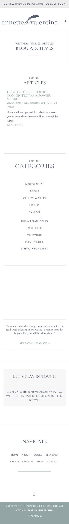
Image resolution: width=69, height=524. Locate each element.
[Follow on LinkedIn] (49, 484)
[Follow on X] (34, 484)
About (26, 454)
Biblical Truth (14, 102)
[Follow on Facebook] (20, 484)
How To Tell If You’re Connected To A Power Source (29, 95)
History (34, 205)
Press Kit (27, 461)
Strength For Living (34, 248)
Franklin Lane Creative (40, 510)
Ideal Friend (34, 228)
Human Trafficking (34, 221)
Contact (53, 461)
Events (14, 461)
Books (34, 191)
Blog (40, 461)
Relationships (32, 102)
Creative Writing (34, 198)
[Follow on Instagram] (27, 484)
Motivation (34, 235)
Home (15, 454)
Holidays (34, 211)
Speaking (52, 454)
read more (15, 125)
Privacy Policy (34, 515)
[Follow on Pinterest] (42, 484)
